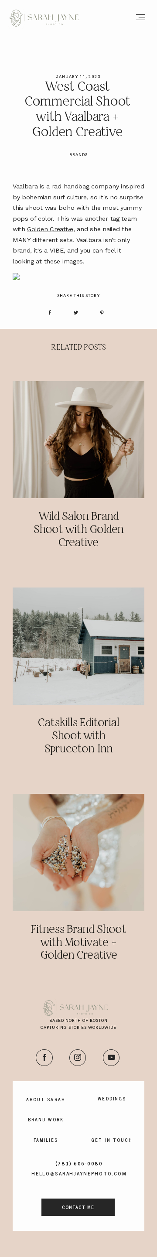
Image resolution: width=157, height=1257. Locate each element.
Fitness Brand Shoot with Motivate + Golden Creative (78, 943)
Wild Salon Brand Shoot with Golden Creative (78, 530)
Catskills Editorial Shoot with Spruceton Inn (78, 736)
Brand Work (46, 1119)
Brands (78, 154)
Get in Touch (112, 1140)
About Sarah (45, 1099)
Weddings (112, 1098)
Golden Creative (50, 228)
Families (46, 1140)
